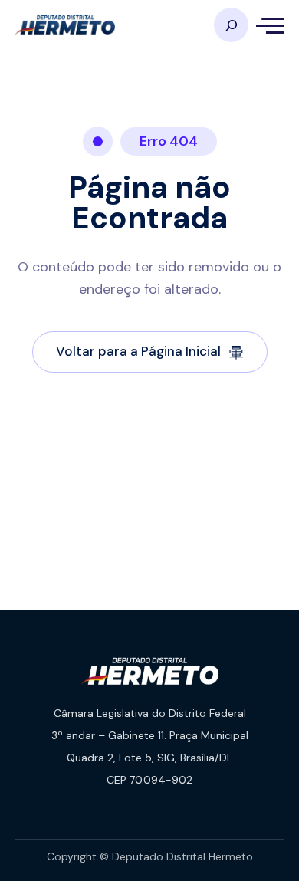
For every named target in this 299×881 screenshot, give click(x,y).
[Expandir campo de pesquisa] (231, 25)
